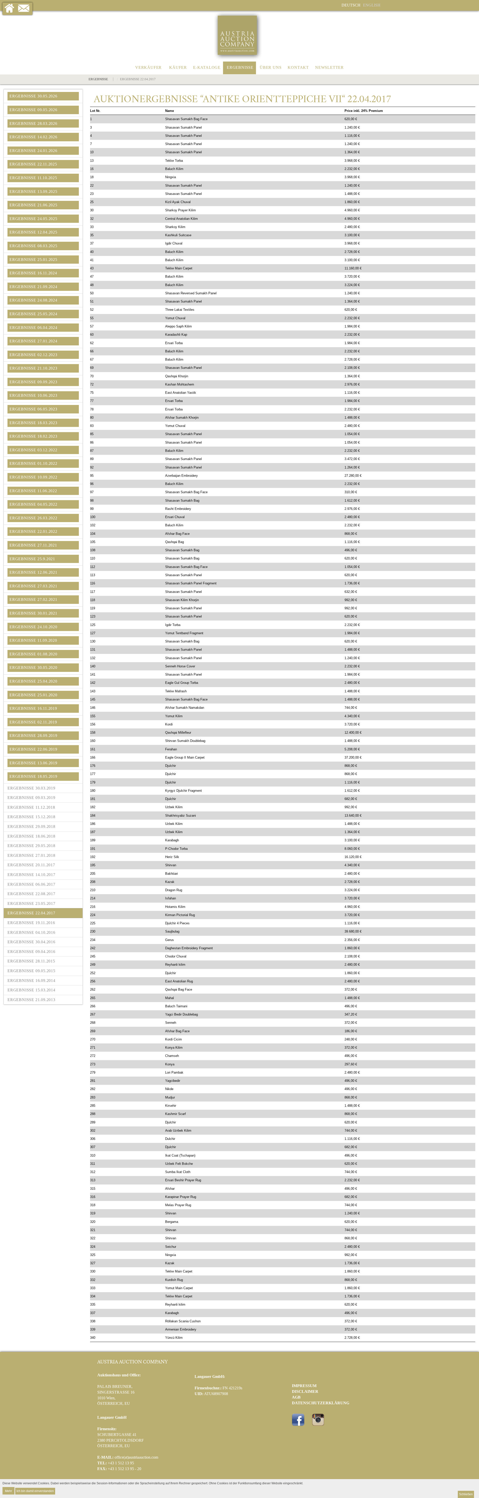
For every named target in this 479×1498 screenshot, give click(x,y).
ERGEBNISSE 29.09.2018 (31, 826)
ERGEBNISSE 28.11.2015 (31, 961)
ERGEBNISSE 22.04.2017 (31, 913)
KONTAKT (298, 67)
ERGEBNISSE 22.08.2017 (31, 894)
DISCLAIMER (305, 1391)
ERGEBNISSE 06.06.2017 (31, 884)
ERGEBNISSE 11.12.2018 (31, 807)
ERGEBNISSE (240, 67)
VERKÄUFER (148, 67)
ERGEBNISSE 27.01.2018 (31, 855)
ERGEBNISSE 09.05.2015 (31, 971)
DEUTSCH (351, 5)
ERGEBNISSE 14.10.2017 (31, 874)
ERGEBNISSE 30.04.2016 (31, 942)
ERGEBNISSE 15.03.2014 (31, 990)
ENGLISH (371, 5)
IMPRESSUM (304, 1386)
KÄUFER (178, 67)
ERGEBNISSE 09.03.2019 (31, 797)
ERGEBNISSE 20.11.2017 (31, 865)
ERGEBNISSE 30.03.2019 (31, 788)
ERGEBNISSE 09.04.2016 (31, 951)
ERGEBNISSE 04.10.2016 (31, 932)
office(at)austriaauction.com (136, 1457)
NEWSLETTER (329, 67)
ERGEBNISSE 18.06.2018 (31, 836)
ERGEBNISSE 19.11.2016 (31, 923)
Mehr (8, 1491)
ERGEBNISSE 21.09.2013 (31, 1000)
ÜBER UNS (270, 67)
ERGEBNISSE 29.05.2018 (31, 846)
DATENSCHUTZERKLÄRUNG (320, 1403)
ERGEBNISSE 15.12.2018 (31, 817)
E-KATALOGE (207, 67)
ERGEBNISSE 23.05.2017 (31, 903)
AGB (296, 1397)
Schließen (466, 1494)
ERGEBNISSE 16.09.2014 (31, 980)
